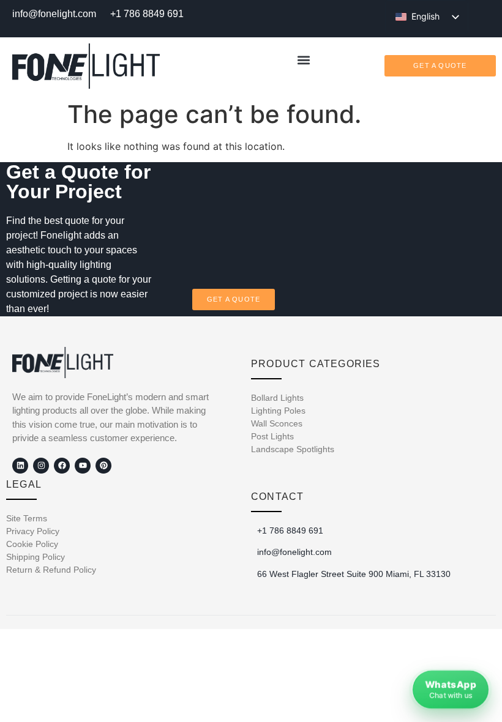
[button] (304, 60)
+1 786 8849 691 (147, 14)
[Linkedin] (20, 466)
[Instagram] (41, 466)
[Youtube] (83, 466)
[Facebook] (62, 466)
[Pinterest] (103, 466)
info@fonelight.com (54, 14)
